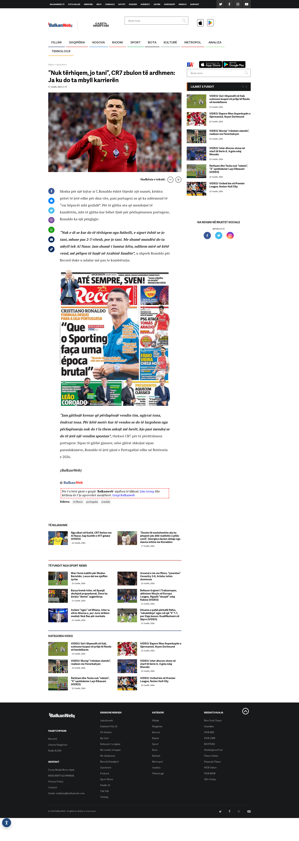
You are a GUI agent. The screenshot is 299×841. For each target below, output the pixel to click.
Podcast (104, 773)
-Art (165, 51)
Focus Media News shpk (61, 769)
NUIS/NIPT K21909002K (61, 775)
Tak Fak (104, 791)
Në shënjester (107, 755)
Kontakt (194, 4)
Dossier (133, 4)
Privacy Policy (56, 781)
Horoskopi (169, 4)
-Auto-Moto (58, 59)
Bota (152, 42)
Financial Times (212, 761)
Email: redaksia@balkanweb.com (66, 793)
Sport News (61, 64)
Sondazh (110, 4)
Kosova (98, 42)
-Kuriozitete (191, 51)
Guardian (209, 726)
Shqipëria (77, 42)
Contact (52, 787)
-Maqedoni (117, 59)
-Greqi (115, 51)
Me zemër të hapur (110, 749)
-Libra (166, 59)
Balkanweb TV (57, 4)
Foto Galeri (74, 4)
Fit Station (106, 732)
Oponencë (105, 767)
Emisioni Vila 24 (108, 726)
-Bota (133, 51)
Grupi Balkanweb (123, 495)
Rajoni (117, 42)
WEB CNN (209, 738)
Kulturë (170, 42)
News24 (183, 4)
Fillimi (56, 42)
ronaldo (105, 501)
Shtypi (121, 4)
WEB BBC (209, 732)
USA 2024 (152, 51)
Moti (99, 4)
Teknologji (61, 51)
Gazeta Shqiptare (57, 744)
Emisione (88, 4)
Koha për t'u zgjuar (110, 744)
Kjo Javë (104, 738)
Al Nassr (78, 501)
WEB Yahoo (210, 767)
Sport (135, 42)
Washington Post (213, 749)
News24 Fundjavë (109, 761)
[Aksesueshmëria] (6, 822)
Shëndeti (145, 4)
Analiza (215, 42)
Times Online (211, 755)
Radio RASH (54, 750)
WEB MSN (209, 773)
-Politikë (73, 59)
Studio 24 (105, 785)
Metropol (192, 42)
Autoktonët (106, 720)
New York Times (213, 720)
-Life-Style (189, 59)
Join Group (147, 491)
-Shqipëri (135, 59)
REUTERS (209, 744)
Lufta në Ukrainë (152, 60)
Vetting (104, 796)
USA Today (210, 779)
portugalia (92, 501)
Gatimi (157, 4)
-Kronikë (73, 51)
